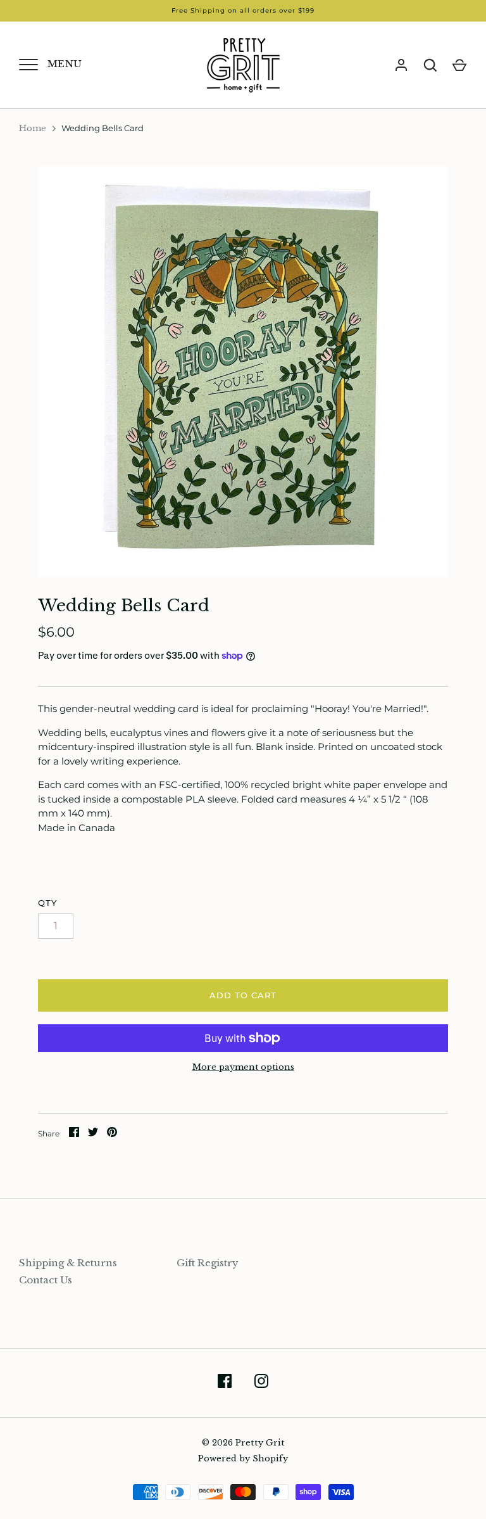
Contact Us (45, 1280)
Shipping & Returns (68, 1263)
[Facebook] (225, 1383)
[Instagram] (261, 1383)
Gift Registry (208, 1263)
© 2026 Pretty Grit (243, 1442)
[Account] (401, 65)
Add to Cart (243, 995)
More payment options (243, 1067)
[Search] (430, 65)
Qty (47, 903)
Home (32, 128)
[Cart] (459, 65)
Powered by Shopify (243, 1458)
